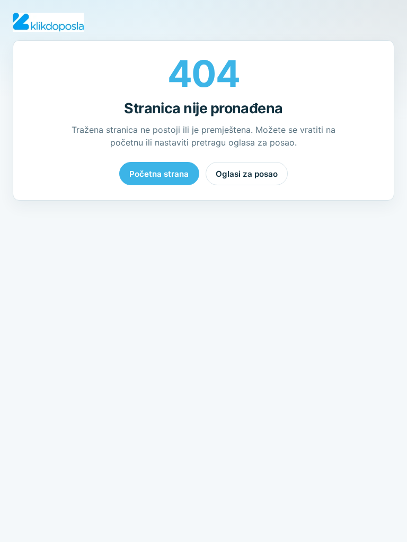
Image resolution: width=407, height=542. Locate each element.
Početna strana (159, 174)
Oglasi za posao (247, 174)
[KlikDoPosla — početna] (48, 22)
